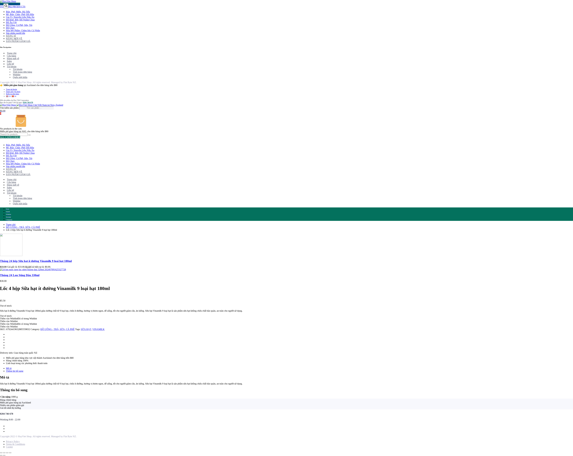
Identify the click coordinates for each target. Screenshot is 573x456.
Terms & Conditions (15, 444)
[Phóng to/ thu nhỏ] (1, 452)
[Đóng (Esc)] (10, 452)
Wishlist (16, 74)
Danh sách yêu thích (13, 92)
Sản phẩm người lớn (15, 33)
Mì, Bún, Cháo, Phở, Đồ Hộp (20, 14)
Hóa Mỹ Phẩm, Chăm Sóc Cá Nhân (23, 30)
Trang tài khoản (11, 89)
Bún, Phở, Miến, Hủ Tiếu (18, 11)
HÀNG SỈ (11, 36)
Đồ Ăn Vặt (11, 22)
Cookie (9, 447)
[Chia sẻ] (7, 452)
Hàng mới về (13, 58)
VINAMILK (98, 329)
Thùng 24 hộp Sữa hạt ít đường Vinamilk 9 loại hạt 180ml (36, 261)
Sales (9, 61)
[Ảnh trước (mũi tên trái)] (1, 455)
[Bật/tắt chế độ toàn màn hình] (4, 452)
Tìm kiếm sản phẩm (9, 108)
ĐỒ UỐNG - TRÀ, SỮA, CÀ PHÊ (23, 227)
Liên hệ (10, 64)
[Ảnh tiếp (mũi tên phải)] (4, 455)
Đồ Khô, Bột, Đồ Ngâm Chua (20, 19)
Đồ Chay (10, 28)
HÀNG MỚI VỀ (14, 38)
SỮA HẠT (86, 329)
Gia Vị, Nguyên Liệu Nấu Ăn (20, 17)
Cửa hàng (11, 56)
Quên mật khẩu (20, 77)
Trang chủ (11, 53)
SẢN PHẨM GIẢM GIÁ (18, 41)
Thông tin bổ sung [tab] (14, 371)
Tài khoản (11, 66)
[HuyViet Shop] (8, 1)
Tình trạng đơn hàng (22, 72)
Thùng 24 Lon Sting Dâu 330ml (19, 275)
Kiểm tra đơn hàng (12, 94)
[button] (18, 318)
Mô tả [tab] (8, 368)
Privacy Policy (13, 441)
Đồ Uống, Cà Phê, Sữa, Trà (19, 25)
